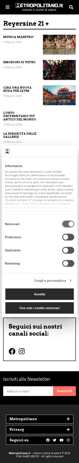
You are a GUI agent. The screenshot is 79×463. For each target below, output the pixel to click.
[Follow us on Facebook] (48, 440)
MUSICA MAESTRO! (18, 37)
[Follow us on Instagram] (68, 440)
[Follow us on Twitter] (54, 440)
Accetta (39, 294)
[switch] (68, 237)
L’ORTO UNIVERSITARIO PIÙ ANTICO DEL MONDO (19, 116)
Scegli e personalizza (50, 280)
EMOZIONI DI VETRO (19, 62)
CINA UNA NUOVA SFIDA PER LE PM (17, 89)
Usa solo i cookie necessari (40, 308)
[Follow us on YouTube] (61, 440)
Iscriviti (64, 391)
